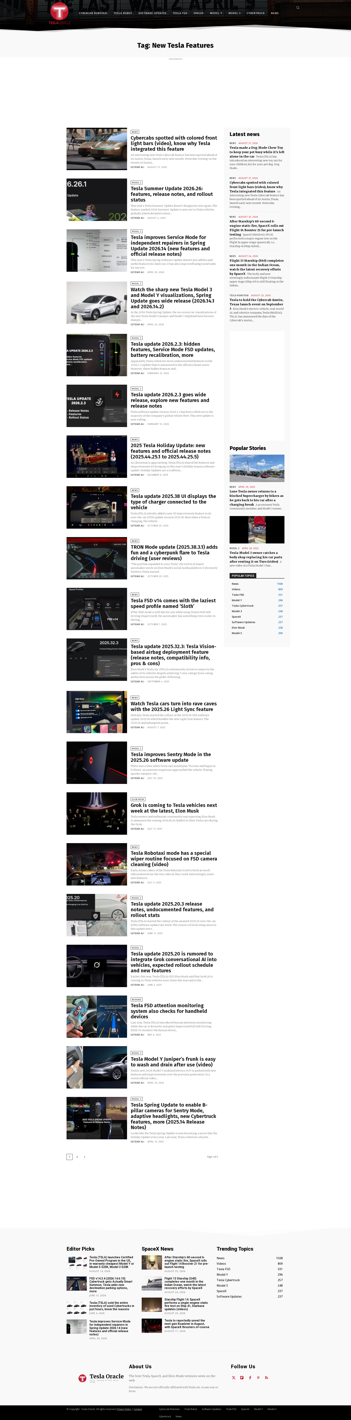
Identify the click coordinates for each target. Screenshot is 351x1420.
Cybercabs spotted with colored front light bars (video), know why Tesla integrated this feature (174, 143)
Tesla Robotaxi (239, 295)
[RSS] (266, 1378)
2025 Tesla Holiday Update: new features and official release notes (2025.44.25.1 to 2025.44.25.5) (171, 451)
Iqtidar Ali (137, 167)
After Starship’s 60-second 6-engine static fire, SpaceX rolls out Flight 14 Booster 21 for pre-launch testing (187, 1262)
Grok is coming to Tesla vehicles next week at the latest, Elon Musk (174, 808)
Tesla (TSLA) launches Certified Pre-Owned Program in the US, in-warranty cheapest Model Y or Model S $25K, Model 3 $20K (111, 1262)
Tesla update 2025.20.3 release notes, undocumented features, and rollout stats (172, 909)
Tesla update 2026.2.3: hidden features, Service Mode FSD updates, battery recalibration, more (173, 349)
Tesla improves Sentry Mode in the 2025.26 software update (171, 757)
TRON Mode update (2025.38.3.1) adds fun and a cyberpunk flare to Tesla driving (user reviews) (174, 552)
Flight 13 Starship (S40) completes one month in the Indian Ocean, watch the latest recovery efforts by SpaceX (185, 1283)
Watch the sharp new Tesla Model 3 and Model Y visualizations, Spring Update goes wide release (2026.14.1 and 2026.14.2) (172, 298)
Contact (138, 1409)
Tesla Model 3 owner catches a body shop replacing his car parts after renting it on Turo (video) (256, 557)
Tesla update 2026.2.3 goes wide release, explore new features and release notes (170, 400)
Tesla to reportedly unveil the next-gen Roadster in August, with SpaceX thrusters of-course (187, 1324)
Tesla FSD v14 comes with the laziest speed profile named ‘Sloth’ (173, 603)
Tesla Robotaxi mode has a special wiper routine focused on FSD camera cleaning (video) (174, 858)
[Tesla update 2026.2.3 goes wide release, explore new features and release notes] (97, 406)
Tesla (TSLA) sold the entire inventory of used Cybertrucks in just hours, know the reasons (111, 1306)
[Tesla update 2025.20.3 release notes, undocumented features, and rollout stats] (97, 915)
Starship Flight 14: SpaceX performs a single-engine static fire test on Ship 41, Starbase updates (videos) (186, 1304)
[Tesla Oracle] (59, 13)
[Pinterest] (258, 1378)
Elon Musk (138, 799)
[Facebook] (250, 1378)
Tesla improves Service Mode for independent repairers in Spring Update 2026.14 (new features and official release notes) (170, 245)
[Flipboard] (241, 1378)
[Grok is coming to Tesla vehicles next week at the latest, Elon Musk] (97, 813)
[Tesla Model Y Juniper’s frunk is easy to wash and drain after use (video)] (97, 1067)
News (135, 132)
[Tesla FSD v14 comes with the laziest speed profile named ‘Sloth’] (97, 609)
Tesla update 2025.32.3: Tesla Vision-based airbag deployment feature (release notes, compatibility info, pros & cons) (173, 654)
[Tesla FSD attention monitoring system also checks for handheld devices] (97, 1017)
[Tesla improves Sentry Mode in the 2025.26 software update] (97, 763)
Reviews (136, 999)
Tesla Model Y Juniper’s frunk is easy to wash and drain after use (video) (173, 1062)
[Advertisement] (175, 87)
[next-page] (85, 1157)
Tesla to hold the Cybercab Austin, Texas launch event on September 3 (256, 304)
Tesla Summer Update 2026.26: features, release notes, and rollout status (172, 194)
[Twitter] (233, 1378)
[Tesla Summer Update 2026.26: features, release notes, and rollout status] (97, 200)
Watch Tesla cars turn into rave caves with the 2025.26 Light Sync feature (174, 706)
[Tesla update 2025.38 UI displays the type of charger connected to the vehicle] (97, 507)
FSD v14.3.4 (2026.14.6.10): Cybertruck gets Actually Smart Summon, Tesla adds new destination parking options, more (110, 1285)
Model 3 (136, 182)
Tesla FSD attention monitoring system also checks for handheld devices (169, 1011)
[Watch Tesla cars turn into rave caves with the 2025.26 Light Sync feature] (97, 712)
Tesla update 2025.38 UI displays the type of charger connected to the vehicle (173, 502)
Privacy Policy (124, 1409)
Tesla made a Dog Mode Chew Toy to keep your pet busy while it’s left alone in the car (257, 152)
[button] (298, 7)
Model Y (136, 1053)
